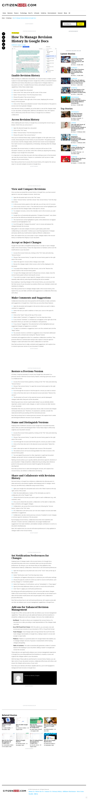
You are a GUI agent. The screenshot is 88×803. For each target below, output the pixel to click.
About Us (32, 791)
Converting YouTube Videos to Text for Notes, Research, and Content (77, 61)
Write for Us (39, 791)
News (65, 13)
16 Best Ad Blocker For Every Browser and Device (78, 149)
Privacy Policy (57, 791)
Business (10, 13)
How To (30, 13)
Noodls (31, 794)
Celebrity (43, 13)
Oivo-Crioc (80, 791)
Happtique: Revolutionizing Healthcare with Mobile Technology (78, 139)
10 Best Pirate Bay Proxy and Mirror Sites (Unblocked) (78, 160)
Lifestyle (36, 13)
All (69, 13)
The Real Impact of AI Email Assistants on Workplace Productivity (78, 91)
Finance (16, 13)
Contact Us (48, 791)
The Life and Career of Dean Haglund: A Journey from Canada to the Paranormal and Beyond (78, 127)
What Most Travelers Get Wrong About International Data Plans (77, 71)
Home (4, 13)
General (60, 13)
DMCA (36, 794)
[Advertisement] (29, 27)
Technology (23, 13)
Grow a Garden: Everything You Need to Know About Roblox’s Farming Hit (78, 101)
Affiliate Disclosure (69, 791)
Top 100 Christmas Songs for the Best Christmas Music (76, 115)
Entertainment (52, 13)
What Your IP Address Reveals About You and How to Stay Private (78, 81)
